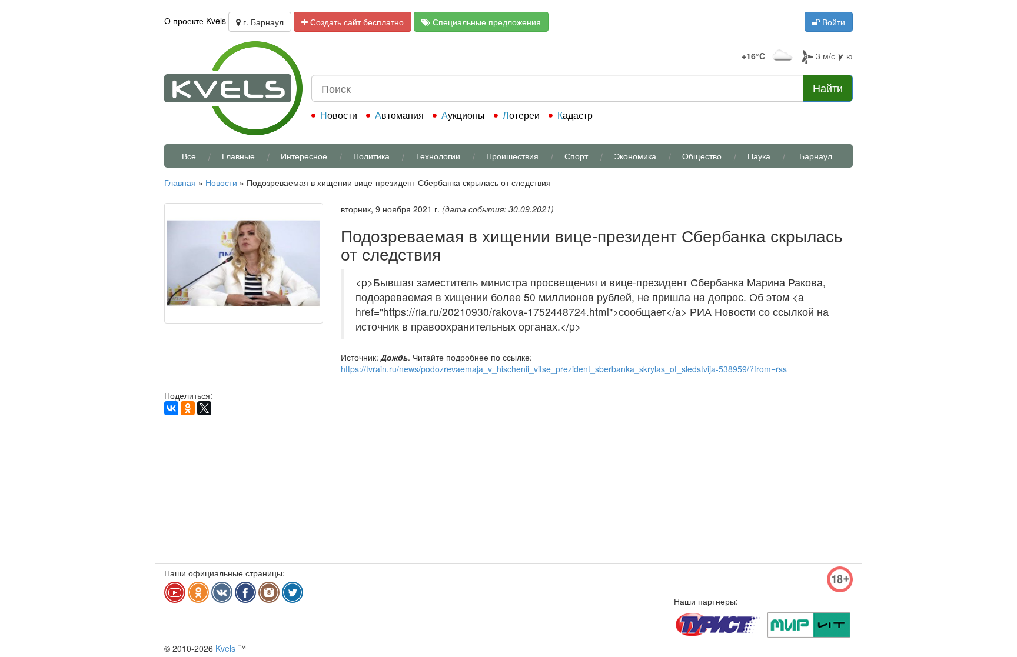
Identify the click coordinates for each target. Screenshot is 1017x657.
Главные (238, 156)
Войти (832, 22)
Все (189, 156)
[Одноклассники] (188, 408)
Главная (180, 182)
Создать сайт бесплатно (356, 22)
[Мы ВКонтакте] (221, 592)
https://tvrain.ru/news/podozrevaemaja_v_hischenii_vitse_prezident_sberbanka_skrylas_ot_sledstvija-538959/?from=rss (564, 369)
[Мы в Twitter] (292, 592)
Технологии (438, 156)
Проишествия (512, 156)
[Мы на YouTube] (174, 592)
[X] (204, 408)
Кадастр (575, 115)
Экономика (635, 156)
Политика (371, 156)
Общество (702, 156)
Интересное (304, 156)
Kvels (225, 648)
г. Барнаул (262, 22)
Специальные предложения (485, 22)
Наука (758, 156)
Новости (338, 115)
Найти (828, 87)
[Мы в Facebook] (245, 592)
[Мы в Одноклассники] (198, 592)
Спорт (576, 156)
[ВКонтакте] (171, 408)
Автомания (399, 115)
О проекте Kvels (195, 20)
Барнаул (815, 156)
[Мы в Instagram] (269, 592)
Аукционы (463, 115)
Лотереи (521, 115)
